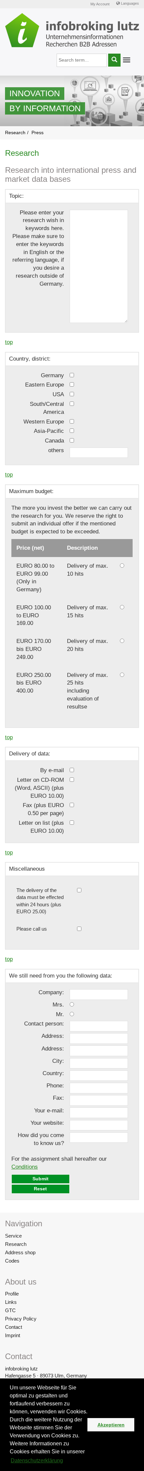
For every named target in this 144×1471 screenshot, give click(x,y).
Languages (129, 3)
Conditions (24, 1167)
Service (13, 1236)
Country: (53, 1073)
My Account (100, 4)
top (9, 342)
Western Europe (43, 422)
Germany (52, 375)
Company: (51, 992)
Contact (13, 1327)
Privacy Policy (21, 1319)
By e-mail (52, 770)
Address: (53, 1036)
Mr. (60, 1014)
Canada (54, 441)
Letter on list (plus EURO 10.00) (41, 827)
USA (58, 394)
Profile (12, 1294)
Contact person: (44, 1024)
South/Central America (47, 408)
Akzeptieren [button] (111, 1424)
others (56, 450)
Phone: (55, 1085)
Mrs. (58, 1005)
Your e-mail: (49, 1110)
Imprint (12, 1335)
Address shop (20, 1252)
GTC (10, 1310)
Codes (12, 1261)
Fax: (58, 1098)
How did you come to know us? (41, 1139)
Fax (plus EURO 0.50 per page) (43, 809)
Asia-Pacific (49, 431)
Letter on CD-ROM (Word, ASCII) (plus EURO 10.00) (39, 788)
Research (15, 1244)
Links (11, 1302)
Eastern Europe (44, 385)
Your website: (47, 1123)
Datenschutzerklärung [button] (37, 1460)
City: (58, 1061)
